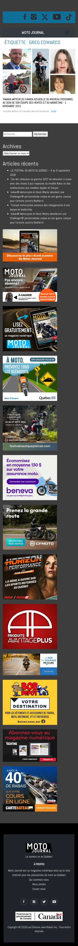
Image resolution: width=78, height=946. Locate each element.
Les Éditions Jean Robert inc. (42, 927)
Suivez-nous (39, 889)
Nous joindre (39, 884)
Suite (53, 111)
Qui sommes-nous (39, 880)
